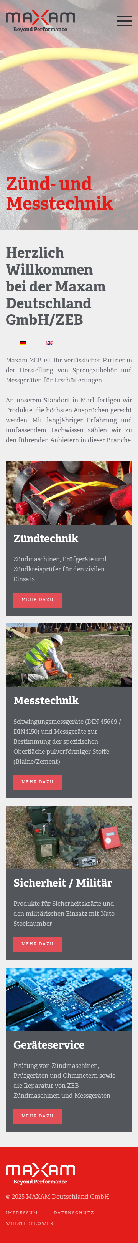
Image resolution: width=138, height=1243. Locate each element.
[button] (124, 21)
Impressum (22, 1213)
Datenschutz (74, 1213)
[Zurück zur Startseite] (41, 21)
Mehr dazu (37, 600)
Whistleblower (30, 1224)
